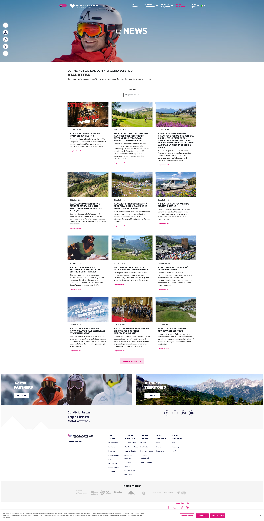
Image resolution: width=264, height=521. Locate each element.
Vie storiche (128, 462)
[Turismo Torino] (182, 492)
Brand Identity (113, 455)
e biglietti (165, 5)
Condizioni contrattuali (144, 456)
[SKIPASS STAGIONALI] (5, 53)
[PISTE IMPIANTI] (5, 32)
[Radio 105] (106, 492)
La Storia (111, 446)
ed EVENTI (161, 437)
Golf (174, 451)
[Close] (260, 515)
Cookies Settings (187, 516)
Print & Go (144, 446)
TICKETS (144, 437)
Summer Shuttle (130, 451)
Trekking (175, 446)
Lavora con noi (75, 441)
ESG (109, 459)
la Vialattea (149, 5)
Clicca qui (21, 395)
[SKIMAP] (5, 25)
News (158, 442)
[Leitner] (169, 492)
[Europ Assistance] (93, 492)
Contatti (111, 471)
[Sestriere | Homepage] (84, 6)
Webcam (127, 466)
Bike (174, 442)
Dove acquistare (146, 451)
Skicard (143, 442)
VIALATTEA (129, 437)
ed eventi (180, 5)
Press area (160, 451)
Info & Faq (128, 474)
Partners (111, 451)
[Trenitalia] (82, 492)
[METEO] (5, 39)
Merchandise (113, 442)
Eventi (158, 446)
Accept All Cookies (218, 516)
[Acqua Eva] (144, 492)
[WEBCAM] (5, 46)
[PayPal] (119, 492)
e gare (193, 5)
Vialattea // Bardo (131, 446)
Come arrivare (129, 470)
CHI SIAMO (135, 5)
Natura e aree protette (129, 456)
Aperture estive (130, 442)
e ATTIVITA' (177, 437)
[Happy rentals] (157, 492)
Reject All (202, 516)
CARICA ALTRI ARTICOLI (132, 361)
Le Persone (112, 463)
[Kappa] (131, 492)
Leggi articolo (75, 151)
